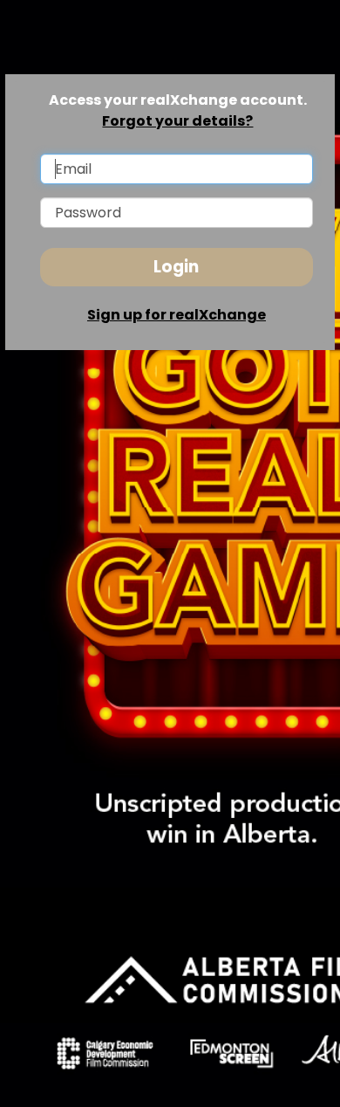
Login (176, 267)
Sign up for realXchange (176, 315)
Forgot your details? (177, 121)
